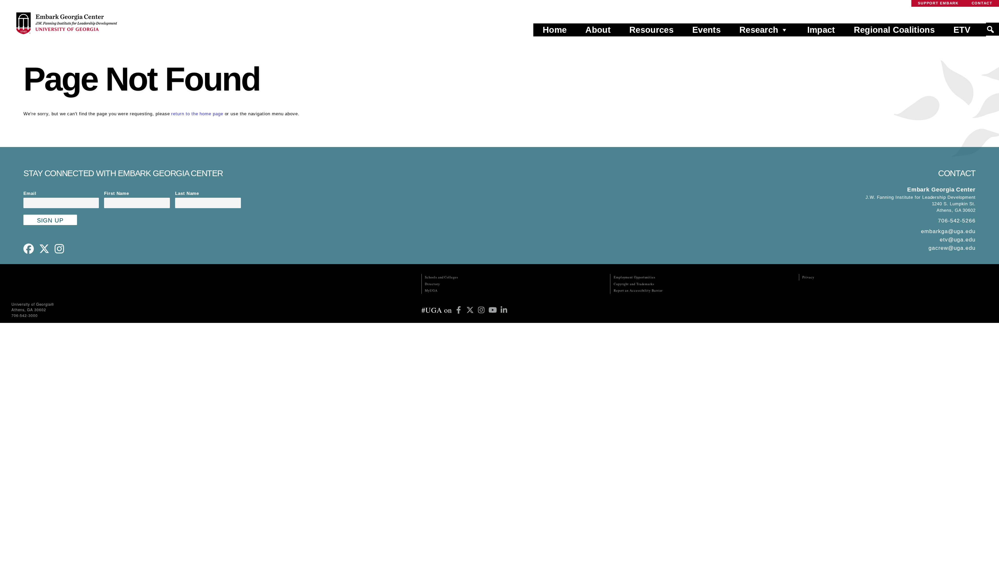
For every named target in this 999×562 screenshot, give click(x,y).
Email (29, 193)
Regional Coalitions (894, 30)
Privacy (808, 277)
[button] (992, 29)
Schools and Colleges (441, 277)
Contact (982, 3)
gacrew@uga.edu (952, 248)
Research (758, 30)
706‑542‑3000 (24, 315)
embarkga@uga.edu (948, 231)
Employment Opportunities (634, 277)
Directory (432, 284)
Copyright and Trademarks (634, 284)
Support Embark (938, 3)
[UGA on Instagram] (482, 310)
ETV (961, 30)
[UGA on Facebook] (459, 310)
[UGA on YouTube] (493, 310)
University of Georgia (50, 284)
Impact (821, 30)
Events (706, 30)
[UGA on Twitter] (471, 310)
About (598, 30)
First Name (116, 193)
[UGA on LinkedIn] (504, 310)
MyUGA (431, 290)
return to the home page (197, 113)
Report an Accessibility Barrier (638, 290)
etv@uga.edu (958, 239)
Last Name (187, 193)
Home (555, 30)
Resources (651, 30)
